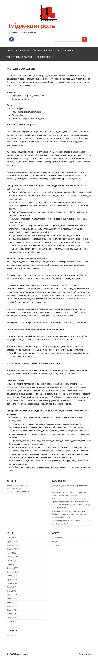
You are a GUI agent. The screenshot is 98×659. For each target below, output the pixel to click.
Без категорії (57, 538)
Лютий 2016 (11, 621)
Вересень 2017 (13, 599)
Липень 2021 (12, 561)
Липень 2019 (12, 583)
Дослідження (44, 57)
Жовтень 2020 (12, 568)
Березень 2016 (13, 618)
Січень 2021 (11, 564)
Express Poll (11, 636)
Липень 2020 (12, 576)
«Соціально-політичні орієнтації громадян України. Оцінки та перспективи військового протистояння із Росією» (69, 514)
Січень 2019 (11, 591)
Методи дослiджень (18, 50)
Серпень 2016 (12, 610)
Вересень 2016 (13, 606)
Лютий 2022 (11, 553)
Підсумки (55, 545)
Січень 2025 (11, 538)
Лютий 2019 (11, 587)
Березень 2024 (13, 545)
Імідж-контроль (32, 25)
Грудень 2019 (12, 580)
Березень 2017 (13, 602)
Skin (89, 654)
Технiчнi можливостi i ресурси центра (54, 50)
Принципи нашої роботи (19, 57)
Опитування (56, 542)
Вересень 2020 (13, 572)
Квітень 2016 (12, 614)
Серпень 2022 (12, 549)
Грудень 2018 (12, 595)
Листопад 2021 (13, 557)
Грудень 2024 (12, 542)
